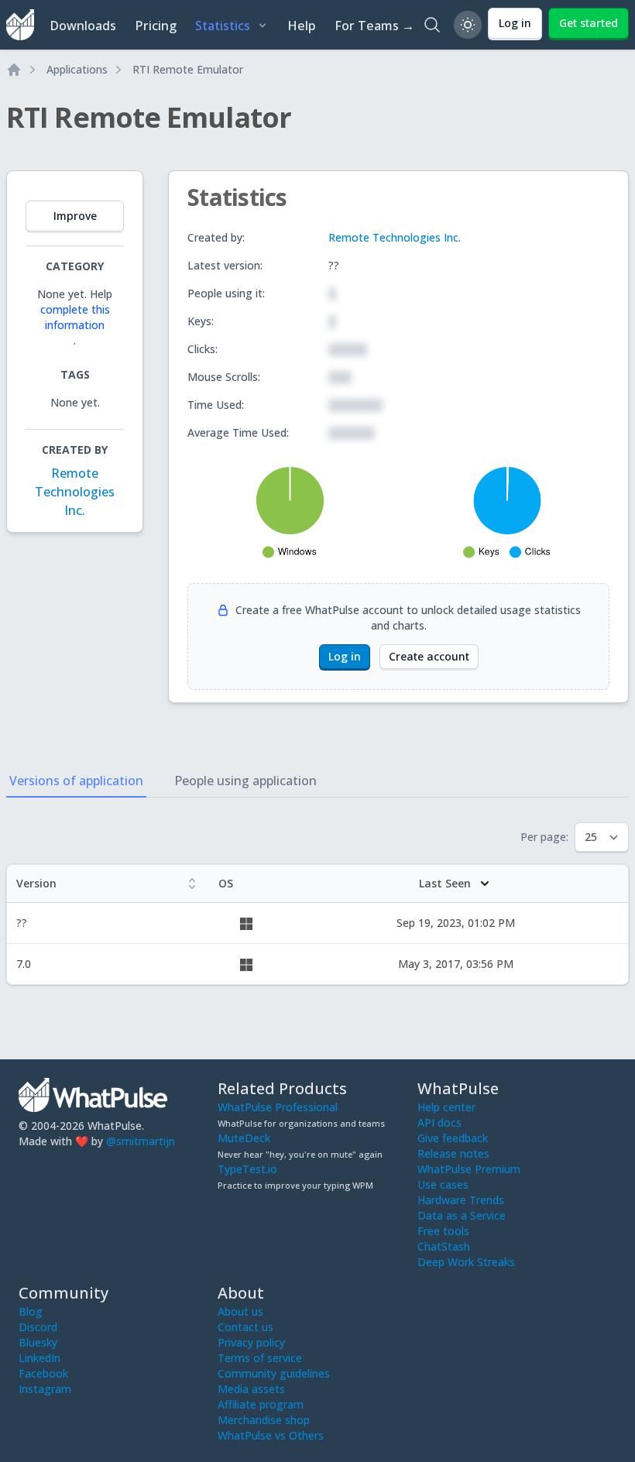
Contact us (245, 1327)
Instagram (45, 1388)
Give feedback (452, 1138)
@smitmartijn (140, 1141)
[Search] (432, 24)
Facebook (43, 1373)
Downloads (83, 25)
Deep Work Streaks (466, 1261)
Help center (446, 1107)
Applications (77, 69)
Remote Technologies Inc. (75, 492)
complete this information (75, 317)
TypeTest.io (247, 1169)
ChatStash (443, 1246)
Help (301, 25)
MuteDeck (244, 1138)
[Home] (14, 69)
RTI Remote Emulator (187, 69)
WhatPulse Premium (468, 1169)
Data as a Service (461, 1215)
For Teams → (374, 25)
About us (240, 1311)
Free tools (443, 1230)
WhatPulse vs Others (271, 1435)
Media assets (251, 1388)
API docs (439, 1122)
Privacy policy (251, 1342)
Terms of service (260, 1357)
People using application (245, 780)
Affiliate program (261, 1404)
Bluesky (38, 1342)
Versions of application (76, 780)
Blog (31, 1311)
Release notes (453, 1153)
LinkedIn (39, 1357)
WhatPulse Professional (278, 1107)
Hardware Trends (460, 1200)
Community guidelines (274, 1373)
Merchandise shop (264, 1419)
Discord (38, 1327)
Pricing (156, 25)
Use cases (443, 1184)
